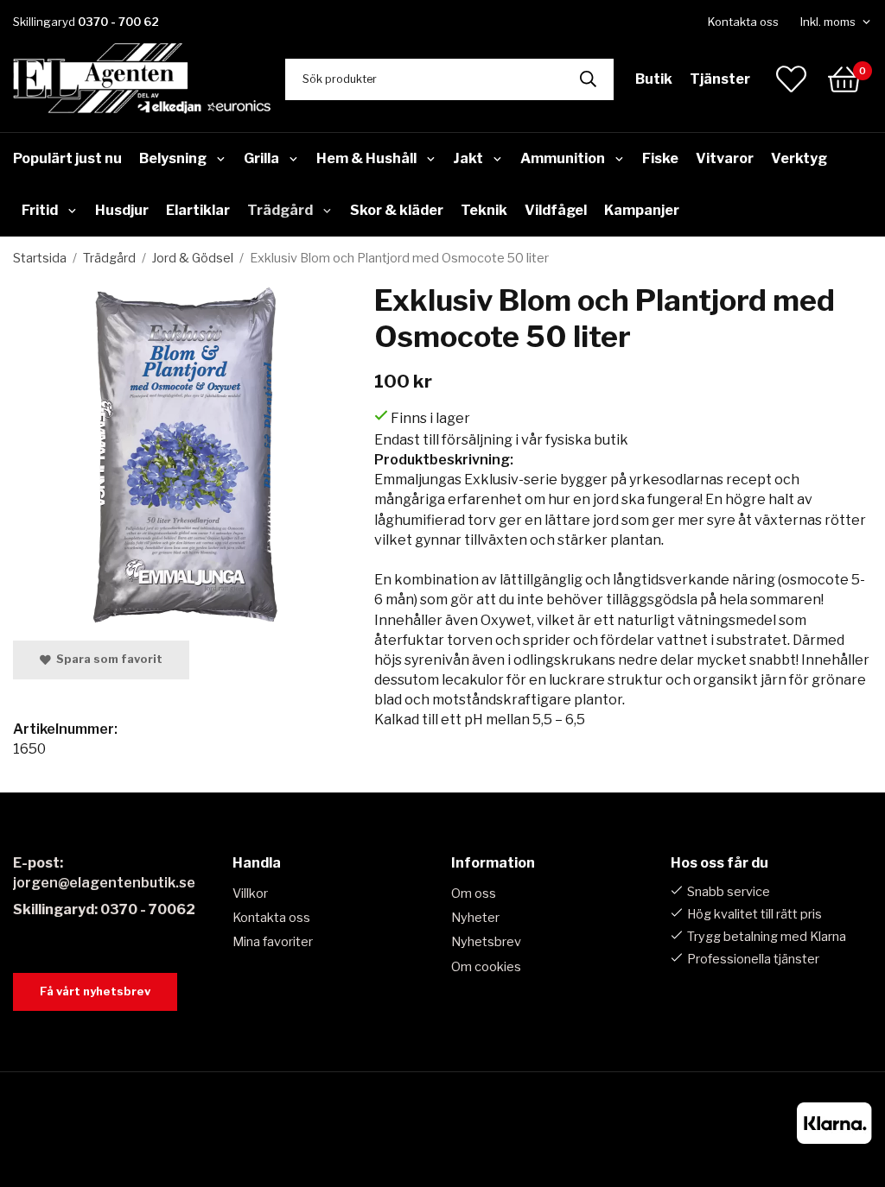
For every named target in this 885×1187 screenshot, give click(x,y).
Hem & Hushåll (366, 158)
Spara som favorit (106, 659)
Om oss (473, 893)
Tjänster (720, 79)
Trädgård (280, 210)
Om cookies (486, 967)
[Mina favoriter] (791, 79)
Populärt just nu (67, 158)
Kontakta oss (743, 21)
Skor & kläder (396, 210)
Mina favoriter (272, 942)
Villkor (250, 893)
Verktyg (799, 158)
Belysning (173, 158)
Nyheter (475, 917)
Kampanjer (641, 210)
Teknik (484, 210)
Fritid (40, 210)
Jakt (468, 158)
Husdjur (122, 210)
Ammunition (562, 158)
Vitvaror (725, 158)
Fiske (660, 158)
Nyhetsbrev (486, 942)
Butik (653, 79)
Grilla (261, 158)
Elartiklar (198, 210)
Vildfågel (556, 210)
